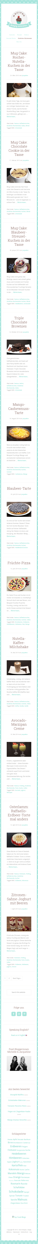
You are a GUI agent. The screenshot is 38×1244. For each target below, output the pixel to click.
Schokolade (18, 128)
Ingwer (9, 1162)
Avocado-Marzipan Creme (19, 724)
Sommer (9, 472)
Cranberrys (26, 1143)
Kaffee (17, 706)
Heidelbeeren (19, 303)
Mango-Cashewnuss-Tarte (19, 408)
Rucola (24, 1183)
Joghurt (23, 790)
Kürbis (22, 1170)
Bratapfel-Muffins (17, 1095)
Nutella (22, 706)
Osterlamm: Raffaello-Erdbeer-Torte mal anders (19, 813)
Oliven (10, 1177)
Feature (16, 123)
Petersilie (17, 1180)
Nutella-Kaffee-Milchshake (19, 642)
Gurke (27, 1150)
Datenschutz (24, 1232)
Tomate (19, 1195)
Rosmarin (15, 1183)
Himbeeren (18, 624)
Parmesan (25, 1177)
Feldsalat (12, 1150)
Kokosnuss (25, 880)
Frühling (21, 786)
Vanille (26, 706)
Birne (10, 1142)
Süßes (23, 125)
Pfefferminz (25, 1180)
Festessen (22, 874)
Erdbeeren (26, 622)
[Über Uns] (19, 1072)
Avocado (17, 790)
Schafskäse (19, 1187)
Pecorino (11, 1180)
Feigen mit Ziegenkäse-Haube (19, 1112)
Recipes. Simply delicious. (19, 19)
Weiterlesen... (11, 117)
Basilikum (27, 1139)
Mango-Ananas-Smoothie (17, 1120)
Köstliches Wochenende (14, 125)
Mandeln (12, 1173)
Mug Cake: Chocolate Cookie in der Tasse (19, 148)
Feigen (25, 1147)
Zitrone (14, 966)
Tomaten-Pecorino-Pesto (17, 1106)
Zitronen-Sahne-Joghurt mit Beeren (19, 899)
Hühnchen (25, 1158)
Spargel (26, 1192)
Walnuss (22, 1199)
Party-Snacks (19, 788)
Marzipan (9, 792)
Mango (25, 474)
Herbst (21, 383)
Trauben (26, 1196)
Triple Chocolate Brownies (19, 322)
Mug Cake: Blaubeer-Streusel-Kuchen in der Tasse (19, 236)
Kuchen (23, 211)
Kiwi (23, 624)
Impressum (16, 1232)
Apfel (15, 1139)
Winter (28, 125)
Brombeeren (18, 622)
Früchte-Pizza (19, 563)
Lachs (27, 1170)
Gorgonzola (21, 1150)
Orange (17, 1177)
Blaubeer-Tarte (19, 488)
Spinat (12, 1196)
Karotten (27, 1162)
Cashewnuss (18, 474)
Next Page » (17, 978)
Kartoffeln (17, 1165)
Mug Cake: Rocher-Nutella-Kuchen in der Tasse (19, 61)
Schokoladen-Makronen (17, 1100)
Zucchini (24, 1203)
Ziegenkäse (15, 1203)
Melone (27, 1174)
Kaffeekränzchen (24, 123)
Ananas (10, 1139)
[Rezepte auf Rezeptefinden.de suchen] (19, 1217)
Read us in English (18, 1035)
